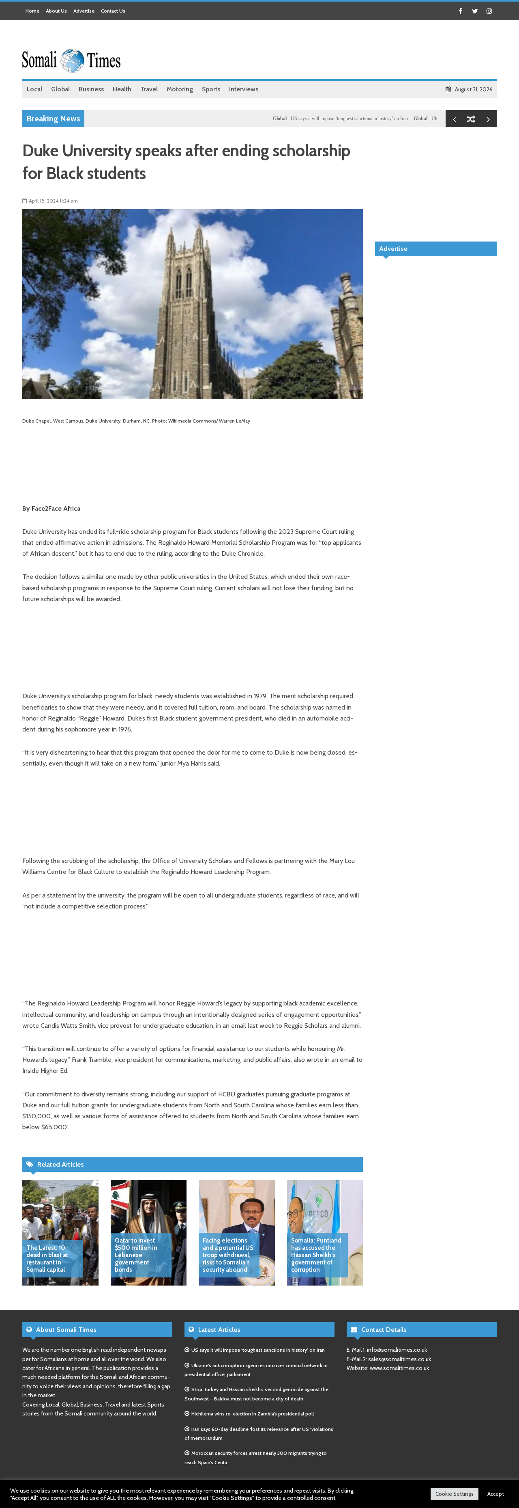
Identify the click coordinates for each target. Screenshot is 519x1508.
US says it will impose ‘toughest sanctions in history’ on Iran (319, 118)
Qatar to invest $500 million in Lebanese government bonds (136, 1255)
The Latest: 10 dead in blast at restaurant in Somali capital (47, 1258)
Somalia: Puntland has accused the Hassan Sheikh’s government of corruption (316, 1255)
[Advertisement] (349, 50)
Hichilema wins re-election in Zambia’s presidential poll (252, 1414)
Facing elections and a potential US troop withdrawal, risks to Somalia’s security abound (228, 1255)
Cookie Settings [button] (454, 1494)
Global (250, 118)
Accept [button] (495, 1494)
